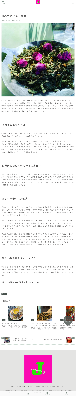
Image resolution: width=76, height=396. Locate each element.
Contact (45, 386)
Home (12, 386)
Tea (5, 294)
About (30, 386)
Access (37, 386)
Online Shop (20, 386)
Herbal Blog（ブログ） (58, 386)
